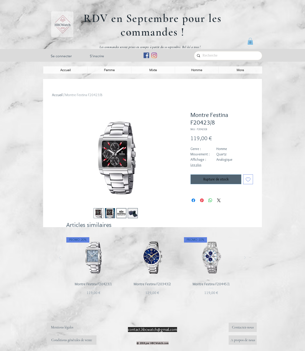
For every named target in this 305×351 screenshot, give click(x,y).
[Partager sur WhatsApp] (210, 200)
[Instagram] (154, 55)
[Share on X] (218, 200)
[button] (250, 41)
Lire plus (195, 165)
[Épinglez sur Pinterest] (202, 200)
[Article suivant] (245, 257)
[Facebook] (146, 55)
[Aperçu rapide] (152, 257)
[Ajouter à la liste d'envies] (248, 179)
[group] (152, 269)
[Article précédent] (60, 257)
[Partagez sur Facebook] (193, 200)
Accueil (57, 95)
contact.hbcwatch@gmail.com (152, 329)
